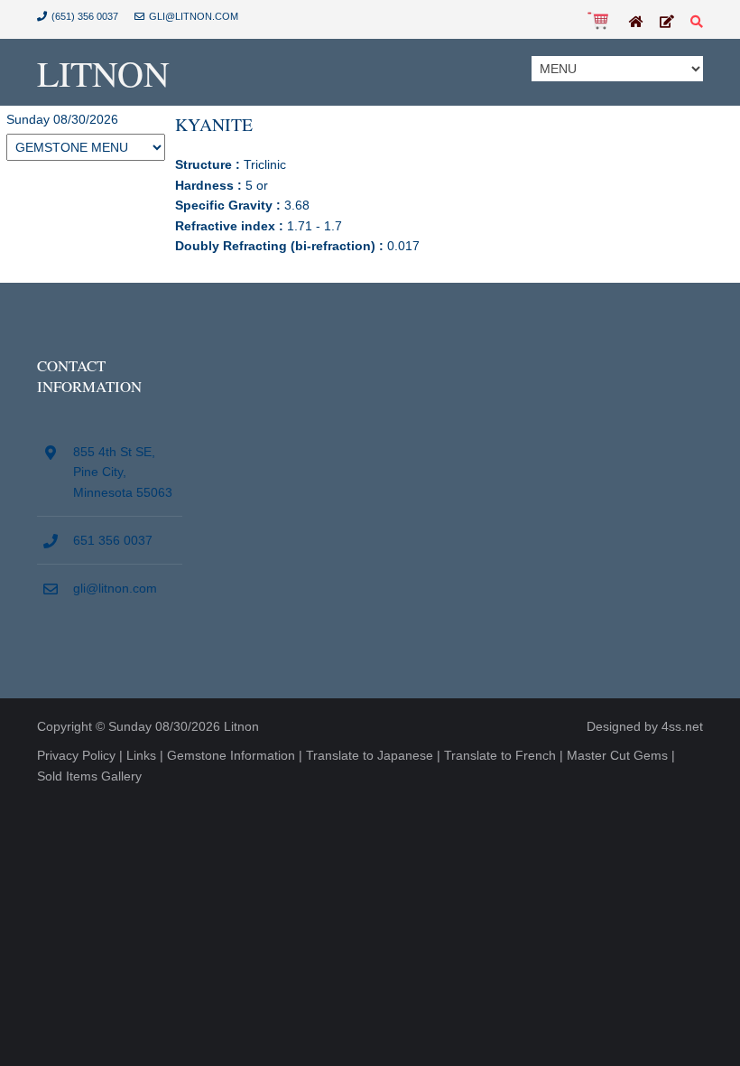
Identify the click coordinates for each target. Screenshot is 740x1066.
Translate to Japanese (369, 755)
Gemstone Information (231, 755)
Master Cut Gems (617, 755)
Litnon (103, 73)
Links (141, 755)
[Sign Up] (667, 22)
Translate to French (500, 755)
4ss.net (682, 726)
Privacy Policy (76, 755)
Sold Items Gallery (89, 776)
